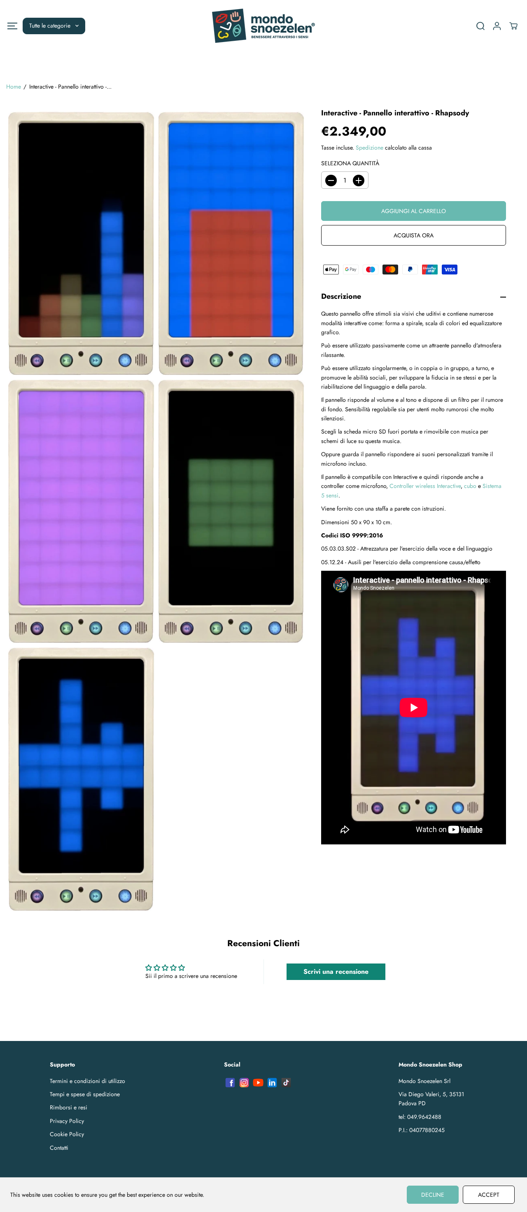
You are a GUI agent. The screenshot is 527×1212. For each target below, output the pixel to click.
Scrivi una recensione (335, 971)
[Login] (497, 26)
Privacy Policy (67, 1121)
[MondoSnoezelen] (263, 26)
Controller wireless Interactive (425, 486)
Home (13, 86)
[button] (12, 25)
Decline (432, 1195)
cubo (470, 486)
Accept (488, 1195)
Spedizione (369, 147)
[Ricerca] (480, 26)
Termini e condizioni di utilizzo (87, 1081)
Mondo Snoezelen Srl (424, 1081)
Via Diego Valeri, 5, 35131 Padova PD (431, 1098)
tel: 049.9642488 (420, 1117)
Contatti (59, 1148)
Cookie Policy (67, 1134)
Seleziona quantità (350, 163)
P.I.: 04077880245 (422, 1130)
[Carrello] (513, 26)
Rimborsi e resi (68, 1107)
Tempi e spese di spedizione (85, 1094)
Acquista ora (414, 236)
